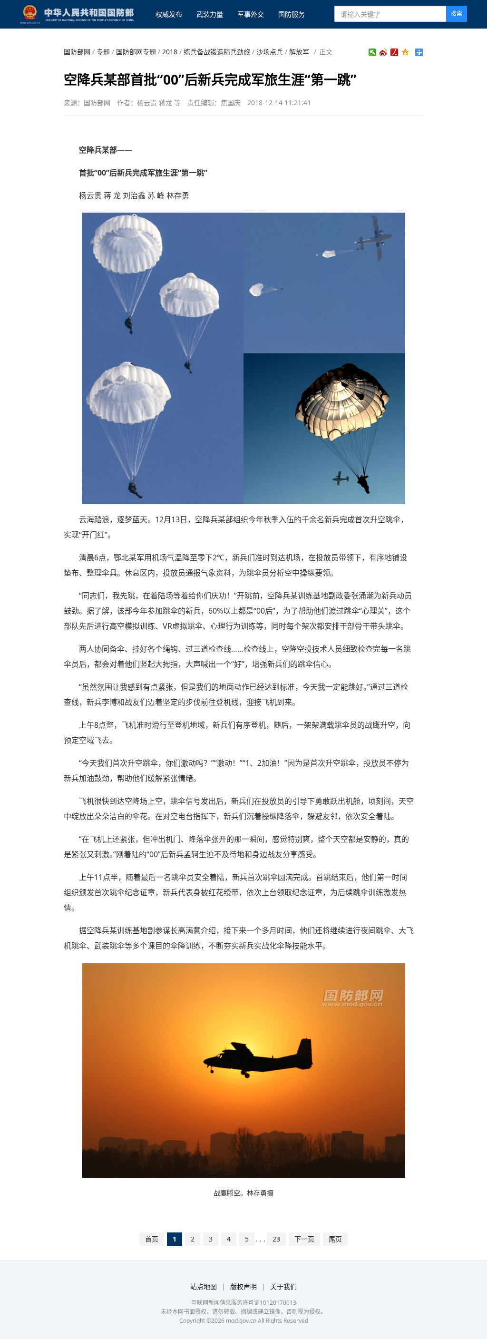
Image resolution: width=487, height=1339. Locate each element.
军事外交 (250, 14)
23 (276, 1238)
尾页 (335, 1238)
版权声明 (243, 1286)
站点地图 (203, 1286)
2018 (169, 51)
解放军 (299, 51)
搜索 (456, 14)
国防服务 (291, 14)
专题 (103, 51)
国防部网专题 (136, 51)
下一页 (304, 1238)
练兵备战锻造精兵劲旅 (217, 51)
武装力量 (209, 14)
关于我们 (283, 1286)
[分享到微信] (373, 52)
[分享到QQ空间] (405, 52)
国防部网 (77, 51)
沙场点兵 (269, 51)
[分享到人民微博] (394, 52)
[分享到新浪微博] (384, 52)
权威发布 (169, 14)
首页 (151, 1238)
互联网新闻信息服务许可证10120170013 (243, 1303)
